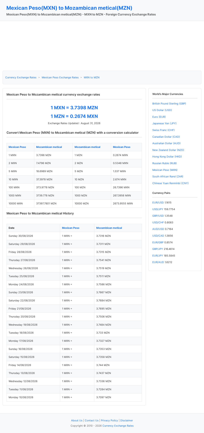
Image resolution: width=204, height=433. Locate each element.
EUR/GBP (158, 242)
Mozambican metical (49, 147)
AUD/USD (158, 229)
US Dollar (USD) (162, 110)
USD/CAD (158, 235)
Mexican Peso (17, 147)
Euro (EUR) (159, 116)
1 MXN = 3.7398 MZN (74, 107)
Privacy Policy (109, 420)
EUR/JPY (157, 255)
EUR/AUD (158, 262)
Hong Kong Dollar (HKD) (167, 156)
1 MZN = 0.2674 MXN (74, 116)
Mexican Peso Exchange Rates (60, 77)
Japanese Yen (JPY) (164, 123)
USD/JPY (157, 209)
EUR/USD (158, 202)
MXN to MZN (91, 77)
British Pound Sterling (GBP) (169, 103)
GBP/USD (158, 215)
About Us (76, 420)
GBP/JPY (157, 248)
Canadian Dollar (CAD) (166, 136)
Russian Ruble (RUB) (164, 163)
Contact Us (91, 420)
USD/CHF (158, 222)
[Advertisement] (102, 45)
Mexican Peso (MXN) (165, 170)
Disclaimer (126, 420)
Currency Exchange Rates (20, 77)
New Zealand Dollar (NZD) (168, 150)
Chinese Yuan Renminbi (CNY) (170, 183)
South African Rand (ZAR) (167, 176)
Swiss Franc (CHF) (163, 130)
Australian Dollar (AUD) (166, 143)
